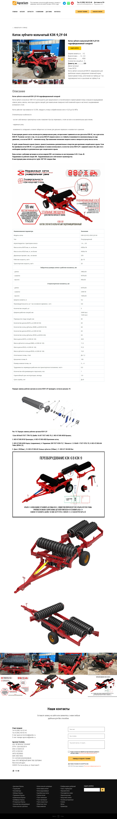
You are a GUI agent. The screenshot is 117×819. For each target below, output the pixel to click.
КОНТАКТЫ (57, 11)
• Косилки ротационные (66, 800)
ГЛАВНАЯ (14, 11)
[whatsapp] (13, 771)
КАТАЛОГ (22, 11)
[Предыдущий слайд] (15, 59)
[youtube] (18, 771)
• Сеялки (62, 802)
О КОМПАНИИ (39, 11)
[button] (97, 11)
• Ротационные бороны (18, 802)
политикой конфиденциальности (88, 753)
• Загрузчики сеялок (66, 797)
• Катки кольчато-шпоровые (44, 786)
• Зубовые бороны (17, 793)
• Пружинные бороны (18, 795)
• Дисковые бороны (18, 786)
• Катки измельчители (42, 788)
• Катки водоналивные (42, 791)
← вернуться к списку (19, 27)
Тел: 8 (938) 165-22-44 (19, 730)
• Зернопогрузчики (65, 795)
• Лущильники (16, 788)
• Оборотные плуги (41, 804)
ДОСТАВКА (49, 11)
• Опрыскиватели (41, 806)
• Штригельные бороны (18, 797)
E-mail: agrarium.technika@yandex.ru (24, 735)
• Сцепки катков (40, 795)
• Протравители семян (66, 793)
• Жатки (62, 804)
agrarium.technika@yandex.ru (85, 4)
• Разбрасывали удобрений (68, 786)
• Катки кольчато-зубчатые (20, 806)
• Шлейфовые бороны (18, 800)
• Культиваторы (16, 791)
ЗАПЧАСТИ (30, 11)
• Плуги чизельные (41, 797)
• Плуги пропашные (41, 800)
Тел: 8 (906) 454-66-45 (19, 733)
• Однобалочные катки (42, 793)
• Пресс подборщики (66, 788)
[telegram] (16, 771)
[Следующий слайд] (62, 59)
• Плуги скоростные (42, 802)
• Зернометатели (65, 791)
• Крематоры (63, 806)
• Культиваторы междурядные (21, 804)
